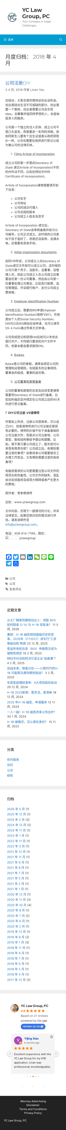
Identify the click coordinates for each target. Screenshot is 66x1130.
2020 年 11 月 (16, 899)
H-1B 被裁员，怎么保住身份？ (27, 722)
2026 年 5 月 (16, 809)
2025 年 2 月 (16, 819)
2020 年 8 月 (16, 910)
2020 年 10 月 (16, 905)
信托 (10, 765)
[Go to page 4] (38, 1076)
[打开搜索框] (61, 39)
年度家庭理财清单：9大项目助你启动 (32, 682)
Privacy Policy (33, 1113)
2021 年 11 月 (16, 857)
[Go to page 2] (33, 1076)
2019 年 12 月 (16, 931)
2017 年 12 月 (16, 980)
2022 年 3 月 (16, 846)
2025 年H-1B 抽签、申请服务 (27, 702)
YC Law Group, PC (36, 13)
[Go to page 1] (30, 1076)
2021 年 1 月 (15, 889)
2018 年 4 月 (15, 974)
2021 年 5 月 (15, 878)
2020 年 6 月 (16, 921)
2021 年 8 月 (15, 867)
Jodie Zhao (32, 1038)
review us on (31, 1026)
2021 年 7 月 (15, 873)
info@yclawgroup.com (20, 524)
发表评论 (15, 589)
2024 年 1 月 (15, 835)
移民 (10, 775)
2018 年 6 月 (15, 963)
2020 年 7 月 (16, 916)
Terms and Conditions (33, 1109)
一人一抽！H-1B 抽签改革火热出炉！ (32, 712)
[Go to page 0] (27, 1076)
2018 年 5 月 (15, 969)
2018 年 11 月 (16, 948)
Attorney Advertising (33, 1101)
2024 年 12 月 (16, 825)
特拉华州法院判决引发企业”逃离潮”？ (32, 658)
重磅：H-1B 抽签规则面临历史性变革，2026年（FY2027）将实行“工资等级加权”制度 (31, 639)
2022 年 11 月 (16, 841)
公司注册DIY (17, 83)
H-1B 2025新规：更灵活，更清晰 (29, 692)
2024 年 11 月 (16, 830)
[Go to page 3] (35, 1076)
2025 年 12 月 (16, 814)
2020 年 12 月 (16, 894)
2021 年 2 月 (15, 884)
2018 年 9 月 (15, 953)
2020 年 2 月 (16, 926)
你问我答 (13, 759)
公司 (12, 578)
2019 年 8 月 (15, 937)
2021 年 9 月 (15, 862)
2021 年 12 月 (16, 851)
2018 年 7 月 (15, 958)
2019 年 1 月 (15, 942)
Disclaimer (33, 1105)
